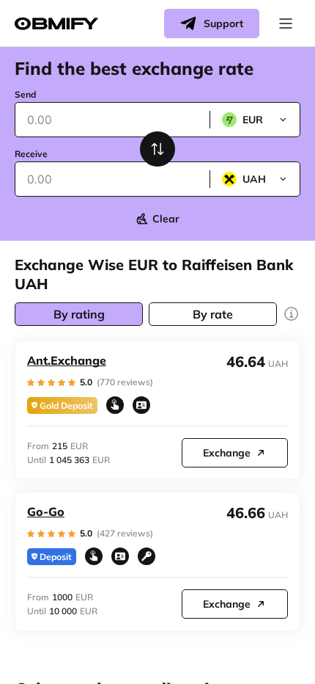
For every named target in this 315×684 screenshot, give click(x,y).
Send (25, 94)
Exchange (227, 452)
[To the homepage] (56, 24)
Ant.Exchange (66, 360)
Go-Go (45, 511)
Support (223, 23)
